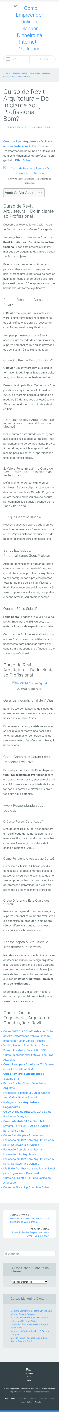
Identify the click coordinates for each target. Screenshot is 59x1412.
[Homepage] (29, 28)
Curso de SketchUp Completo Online (26, 1187)
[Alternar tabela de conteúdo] (38, 192)
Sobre (13, 1399)
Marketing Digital (40, 127)
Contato (37, 1402)
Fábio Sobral (23, 160)
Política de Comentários (27, 1399)
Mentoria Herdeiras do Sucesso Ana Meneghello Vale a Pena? (30, 1218)
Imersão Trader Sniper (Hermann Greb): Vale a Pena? (30, 1232)
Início (7, 1399)
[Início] (29, 1375)
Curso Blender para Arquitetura (23, 1135)
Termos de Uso (26, 1402)
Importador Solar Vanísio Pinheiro (24, 1040)
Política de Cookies (46, 1399)
